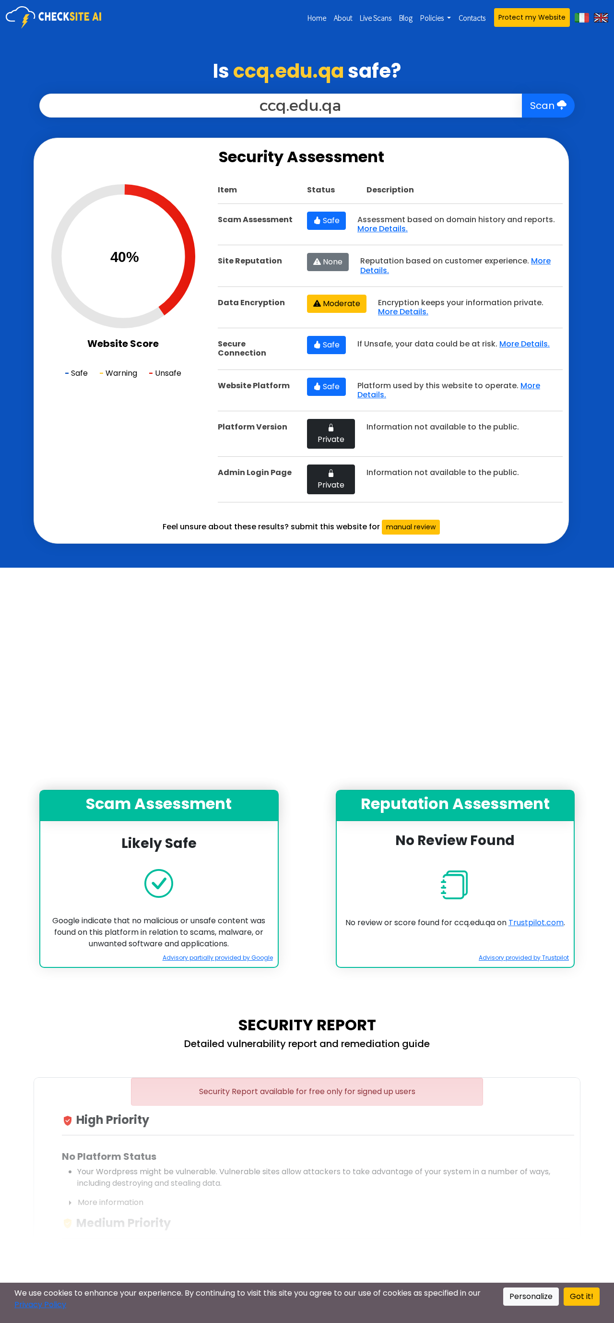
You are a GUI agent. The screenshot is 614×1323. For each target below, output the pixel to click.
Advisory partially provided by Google (218, 958)
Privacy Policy (40, 1304)
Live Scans (375, 18)
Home (316, 18)
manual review (411, 527)
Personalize (531, 1296)
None (331, 261)
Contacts (472, 18)
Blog (406, 18)
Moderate (340, 303)
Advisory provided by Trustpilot (524, 958)
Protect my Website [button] (532, 17)
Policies (432, 18)
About (343, 18)
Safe (330, 220)
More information (103, 1203)
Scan (543, 105)
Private (331, 439)
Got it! (581, 1296)
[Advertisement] (307, 679)
